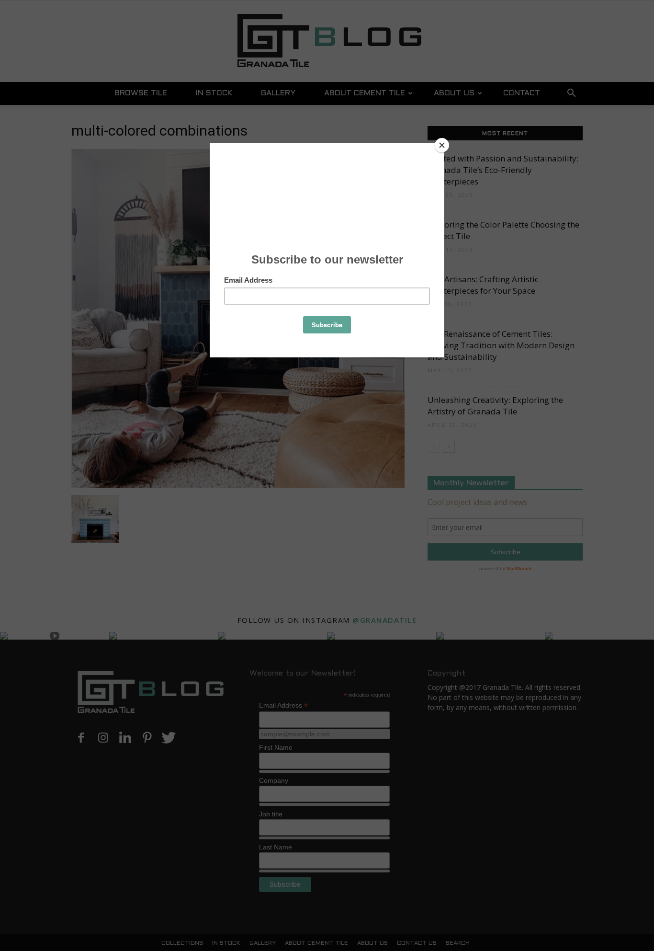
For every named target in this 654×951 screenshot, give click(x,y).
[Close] (442, 145)
